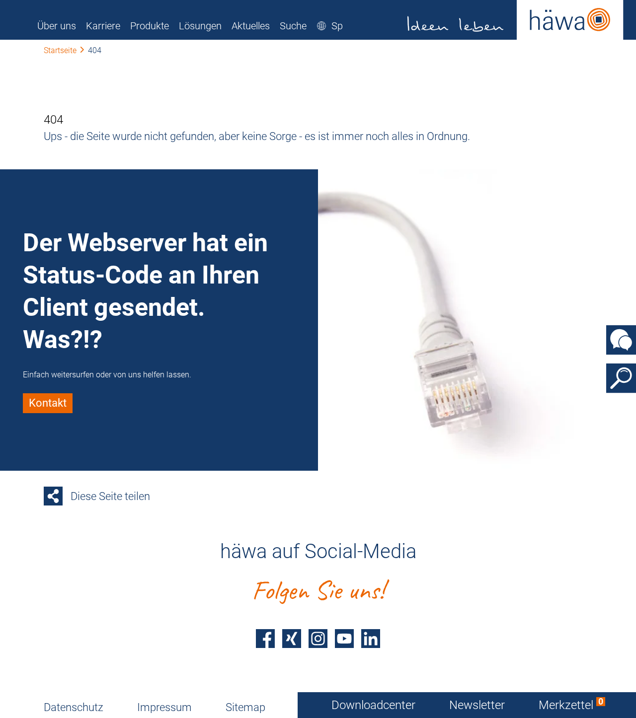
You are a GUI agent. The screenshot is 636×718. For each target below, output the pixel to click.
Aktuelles (251, 26)
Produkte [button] (149, 26)
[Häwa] (515, 20)
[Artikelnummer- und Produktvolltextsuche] (621, 378)
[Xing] (291, 638)
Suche (293, 26)
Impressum (164, 707)
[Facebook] (265, 638)
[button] (342, 25)
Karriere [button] (103, 26)
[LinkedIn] (370, 638)
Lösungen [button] (200, 26)
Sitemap (245, 707)
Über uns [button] (56, 26)
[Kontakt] (621, 340)
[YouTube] (344, 638)
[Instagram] (318, 638)
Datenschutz (73, 707)
